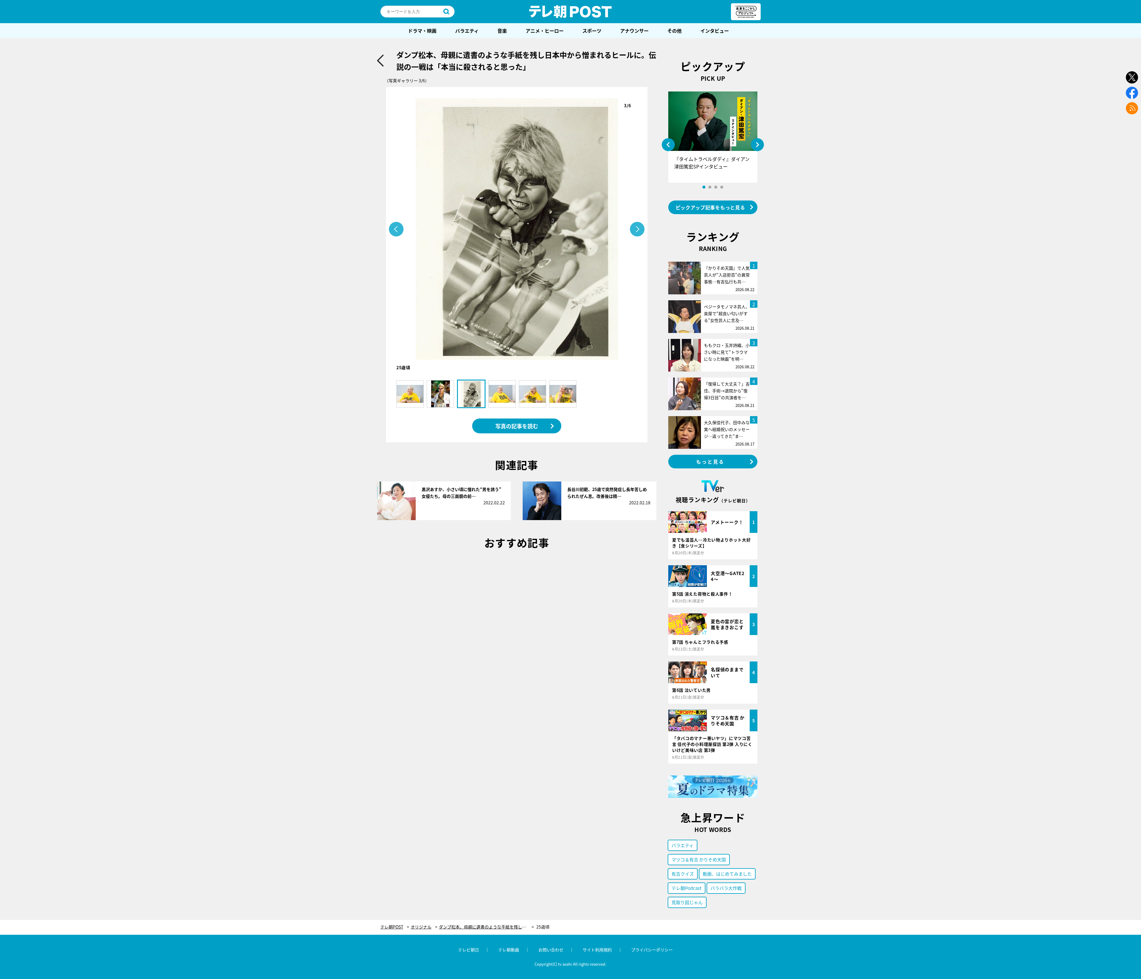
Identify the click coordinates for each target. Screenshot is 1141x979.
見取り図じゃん (687, 902)
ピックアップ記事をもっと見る (710, 207)
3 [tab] (715, 187)
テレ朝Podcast (687, 888)
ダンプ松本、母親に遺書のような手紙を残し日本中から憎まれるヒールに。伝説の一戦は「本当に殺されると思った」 (486, 926)
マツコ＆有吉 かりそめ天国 (699, 859)
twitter (1132, 77)
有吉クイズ (683, 874)
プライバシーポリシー (652, 950)
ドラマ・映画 (422, 30)
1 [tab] (703, 187)
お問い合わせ (550, 950)
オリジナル (421, 926)
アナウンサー (634, 30)
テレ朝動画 (508, 950)
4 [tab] (721, 187)
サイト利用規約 (597, 950)
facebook (1132, 93)
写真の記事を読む (516, 426)
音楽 (502, 30)
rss (1132, 108)
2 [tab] (709, 187)
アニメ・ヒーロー (545, 30)
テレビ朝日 (468, 950)
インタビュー (714, 30)
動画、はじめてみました (727, 874)
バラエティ (467, 30)
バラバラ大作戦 (726, 888)
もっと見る (710, 461)
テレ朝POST (570, 11)
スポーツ (591, 30)
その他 (674, 30)
